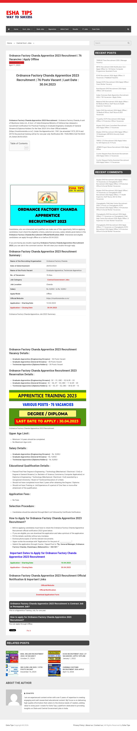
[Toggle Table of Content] (25, 148)
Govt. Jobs (26, 29)
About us (89, 725)
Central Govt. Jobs (23, 43)
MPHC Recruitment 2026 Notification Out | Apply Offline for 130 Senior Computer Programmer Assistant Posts (111, 69)
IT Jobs (85, 29)
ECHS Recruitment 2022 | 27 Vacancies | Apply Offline (74, 655)
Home (16, 29)
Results (75, 29)
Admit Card (64, 29)
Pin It (29, 631)
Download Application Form (47, 595)
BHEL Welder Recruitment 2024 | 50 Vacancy (31, 655)
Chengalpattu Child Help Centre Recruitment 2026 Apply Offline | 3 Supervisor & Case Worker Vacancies (112, 218)
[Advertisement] (47, 103)
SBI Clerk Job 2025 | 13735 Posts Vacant (31, 668)
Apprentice (52, 29)
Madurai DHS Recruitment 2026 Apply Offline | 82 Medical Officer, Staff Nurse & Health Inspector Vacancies (112, 104)
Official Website (47, 585)
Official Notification (47, 590)
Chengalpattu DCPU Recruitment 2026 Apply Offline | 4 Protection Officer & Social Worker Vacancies (112, 184)
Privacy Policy (78, 725)
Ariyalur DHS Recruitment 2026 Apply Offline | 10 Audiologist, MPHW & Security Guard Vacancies (112, 134)
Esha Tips (10, 725)
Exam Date (96, 29)
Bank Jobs (40, 29)
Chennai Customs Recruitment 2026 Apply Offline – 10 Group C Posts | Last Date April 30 (75, 668)
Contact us (98, 725)
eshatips (30, 693)
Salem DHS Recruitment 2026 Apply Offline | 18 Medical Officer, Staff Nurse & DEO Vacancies (111, 112)
